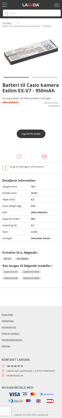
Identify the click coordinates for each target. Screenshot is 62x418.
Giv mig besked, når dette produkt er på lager (26, 98)
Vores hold (7, 314)
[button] (16, 77)
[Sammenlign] (46, 157)
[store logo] (31, 5)
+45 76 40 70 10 (14, 366)
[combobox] (32, 13)
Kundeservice (9, 327)
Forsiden (7, 22)
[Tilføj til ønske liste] (20, 157)
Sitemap (6, 346)
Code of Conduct (10, 333)
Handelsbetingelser (12, 339)
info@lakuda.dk (14, 375)
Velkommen (8, 320)
